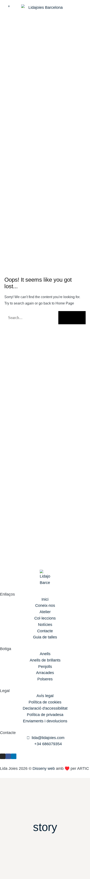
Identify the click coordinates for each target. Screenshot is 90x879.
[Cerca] (72, 317)
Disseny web (44, 768)
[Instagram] (2, 756)
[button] (82, 9)
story (45, 827)
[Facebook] (8, 756)
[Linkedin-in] (13, 756)
